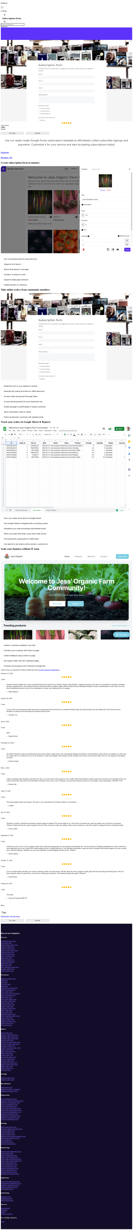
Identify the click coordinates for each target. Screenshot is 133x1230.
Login (3, 1222)
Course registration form (9, 1105)
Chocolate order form (8, 1057)
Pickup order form (7, 1023)
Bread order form (7, 1066)
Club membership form (9, 1163)
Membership (5, 916)
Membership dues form (9, 1172)
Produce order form (8, 949)
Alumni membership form (9, 1168)
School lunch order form (9, 988)
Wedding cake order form (9, 1038)
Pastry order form (7, 1068)
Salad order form (7, 1010)
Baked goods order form (9, 1065)
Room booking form (8, 1131)
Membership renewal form (10, 1174)
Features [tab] (5, 152)
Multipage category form (9, 1091)
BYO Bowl (4, 981)
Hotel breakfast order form (10, 1016)
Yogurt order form (7, 971)
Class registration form (9, 1106)
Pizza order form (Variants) (10, 994)
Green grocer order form (9, 950)
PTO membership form (9, 1166)
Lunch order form (7, 1018)
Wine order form (6, 997)
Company (4, 1210)
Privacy (3, 1212)
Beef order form (6, 958)
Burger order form (7, 1007)
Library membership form (9, 1157)
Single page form (7, 1087)
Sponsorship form (7, 1200)
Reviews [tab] (6, 158)
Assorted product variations (10, 1089)
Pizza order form (7, 992)
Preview (37, 133)
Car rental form (6, 1140)
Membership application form (11, 1152)
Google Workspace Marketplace (49, 670)
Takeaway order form (8, 1021)
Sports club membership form (11, 1161)
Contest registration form (10, 1119)
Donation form (6, 1197)
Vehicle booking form (8, 1144)
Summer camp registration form (12, 1101)
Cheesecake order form (9, 1063)
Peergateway (5, 1208)
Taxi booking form (7, 1142)
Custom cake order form (9, 1035)
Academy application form (10, 1185)
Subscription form (7, 1153)
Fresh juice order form (8, 999)
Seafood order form (8, 962)
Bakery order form (7, 1050)
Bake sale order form (8, 1052)
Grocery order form (7, 947)
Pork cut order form (8, 954)
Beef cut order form (8, 956)
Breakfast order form (8, 1014)
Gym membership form (9, 1155)
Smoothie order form (8, 1001)
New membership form (9, 1170)
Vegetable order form (8, 941)
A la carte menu (6, 1025)
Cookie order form (7, 1040)
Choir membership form (9, 1165)
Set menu (4, 982)
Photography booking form (10, 1138)
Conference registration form (11, 1112)
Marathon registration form (10, 1118)
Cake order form (6, 1033)
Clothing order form (8, 1078)
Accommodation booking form (11, 1129)
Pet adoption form (7, 1189)
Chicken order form (7, 952)
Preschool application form (10, 1182)
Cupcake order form (8, 1046)
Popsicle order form (8, 1005)
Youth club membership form (11, 1159)
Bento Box (4, 986)
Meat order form (6, 963)
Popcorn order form (8, 1059)
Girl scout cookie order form (11, 1042)
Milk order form (6, 965)
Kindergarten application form (11, 1183)
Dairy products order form (10, 967)
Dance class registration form (11, 1110)
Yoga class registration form (11, 1108)
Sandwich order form (8, 1008)
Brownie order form (7, 1061)
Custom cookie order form (10, 1044)
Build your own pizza (8, 990)
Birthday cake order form (9, 1037)
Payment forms (15, 916)
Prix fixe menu (6, 984)
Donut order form (7, 1053)
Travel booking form (8, 1133)
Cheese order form (7, 969)
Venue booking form (8, 1134)
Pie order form (6, 1070)
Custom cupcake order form (11, 1048)
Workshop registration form (10, 1103)
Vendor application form (9, 1187)
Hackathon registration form (11, 1116)
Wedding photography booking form (13, 1136)
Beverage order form (8, 995)
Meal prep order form (8, 979)
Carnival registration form (10, 1114)
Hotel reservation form (9, 1127)
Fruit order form (6, 943)
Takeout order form (7, 1020)
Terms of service (7, 1214)
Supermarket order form (9, 945)
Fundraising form (7, 1199)
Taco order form (6, 1012)
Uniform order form (7, 1080)
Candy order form (7, 1055)
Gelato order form (7, 1003)
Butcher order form (7, 960)
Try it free (12, 133)
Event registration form (9, 1099)
